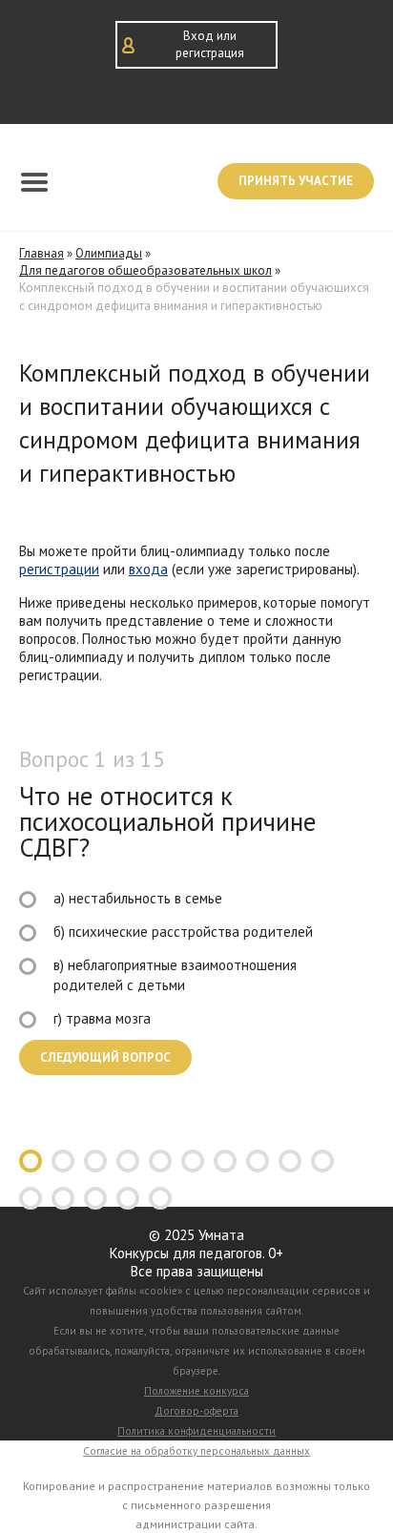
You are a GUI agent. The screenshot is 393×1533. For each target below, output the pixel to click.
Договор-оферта (196, 1411)
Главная (41, 253)
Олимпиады (108, 253)
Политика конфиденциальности (196, 1431)
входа (148, 569)
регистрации (59, 569)
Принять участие (295, 181)
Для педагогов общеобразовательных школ (145, 270)
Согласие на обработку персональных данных (196, 1451)
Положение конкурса (196, 1391)
